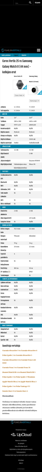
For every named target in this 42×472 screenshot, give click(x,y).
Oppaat (16, 55)
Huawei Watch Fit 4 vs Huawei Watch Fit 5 (18, 372)
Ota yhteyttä (21, 443)
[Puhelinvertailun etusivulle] (21, 422)
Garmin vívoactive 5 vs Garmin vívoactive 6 (19, 351)
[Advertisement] (21, 26)
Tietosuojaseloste (21, 452)
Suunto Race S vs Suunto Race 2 (15, 391)
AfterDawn (21, 460)
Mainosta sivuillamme (21, 440)
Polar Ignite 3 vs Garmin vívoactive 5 (17, 355)
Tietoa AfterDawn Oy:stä (21, 446)
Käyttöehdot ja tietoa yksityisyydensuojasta (21, 449)
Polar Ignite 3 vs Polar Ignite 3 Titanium (18, 377)
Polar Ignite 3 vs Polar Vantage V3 (16, 386)
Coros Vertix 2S (18, 76)
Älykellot (24, 55)
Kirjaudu (37, 3)
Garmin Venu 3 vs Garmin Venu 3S (16, 368)
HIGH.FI (21, 463)
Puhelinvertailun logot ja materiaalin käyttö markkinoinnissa (21, 455)
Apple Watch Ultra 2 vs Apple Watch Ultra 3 (19, 382)
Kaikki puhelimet (6, 55)
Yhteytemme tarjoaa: (21, 430)
